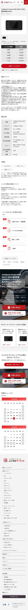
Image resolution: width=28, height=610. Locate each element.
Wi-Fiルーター (7, 485)
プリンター (6, 493)
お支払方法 (6, 535)
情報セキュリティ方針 (9, 584)
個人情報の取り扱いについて (10, 582)
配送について (9, 204)
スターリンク (7, 488)
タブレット (6, 483)
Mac (5, 475)
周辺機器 (6, 502)
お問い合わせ (7, 542)
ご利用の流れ (7, 526)
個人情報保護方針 (8, 579)
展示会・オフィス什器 (9, 500)
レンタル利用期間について (10, 531)
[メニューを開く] (26, 2)
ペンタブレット (7, 498)
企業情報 (6, 577)
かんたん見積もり (8, 545)
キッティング (7, 513)
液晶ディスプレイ (8, 490)
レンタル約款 (7, 589)
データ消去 (6, 515)
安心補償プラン (7, 510)
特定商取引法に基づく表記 (10, 587)
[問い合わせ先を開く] (22, 2)
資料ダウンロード (8, 547)
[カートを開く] (18, 2)
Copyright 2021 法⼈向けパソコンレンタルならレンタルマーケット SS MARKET (19, 605)
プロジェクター (7, 495)
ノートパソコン (7, 473)
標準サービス (7, 508)
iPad (5, 480)
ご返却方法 (6, 528)
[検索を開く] (14, 2)
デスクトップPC (7, 478)
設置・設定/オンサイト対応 (10, 518)
